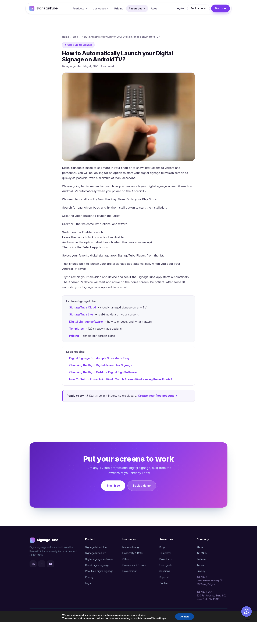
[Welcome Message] (246, 611)
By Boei (246, 619)
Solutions (164, 571)
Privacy (201, 571)
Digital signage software (86, 321)
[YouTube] (50, 563)
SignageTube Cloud (82, 307)
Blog (75, 36)
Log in (180, 8)
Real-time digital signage (99, 571)
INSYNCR (202, 552)
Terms (200, 565)
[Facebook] (41, 563)
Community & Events (134, 565)
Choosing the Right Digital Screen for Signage (100, 365)
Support (164, 577)
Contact (163, 583)
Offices (126, 559)
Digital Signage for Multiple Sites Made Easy (99, 358)
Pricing (118, 8)
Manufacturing (130, 547)
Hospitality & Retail (133, 552)
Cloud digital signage (97, 565)
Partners (201, 559)
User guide (165, 565)
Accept (184, 616)
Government (129, 571)
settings (161, 618)
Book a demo (198, 8)
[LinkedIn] (33, 563)
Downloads (165, 559)
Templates (76, 328)
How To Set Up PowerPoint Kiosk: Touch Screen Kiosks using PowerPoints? (120, 379)
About (154, 8)
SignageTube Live (81, 314)
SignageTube (47, 8)
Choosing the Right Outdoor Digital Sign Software (103, 372)
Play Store (149, 199)
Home (65, 36)
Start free (221, 8)
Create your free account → (157, 395)
